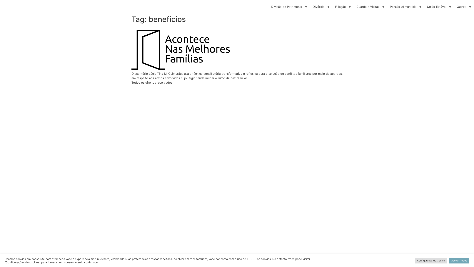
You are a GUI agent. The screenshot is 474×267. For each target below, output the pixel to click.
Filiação (340, 7)
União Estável (436, 7)
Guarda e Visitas (367, 7)
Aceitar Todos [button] (459, 260)
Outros (461, 7)
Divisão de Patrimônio (286, 7)
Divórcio (319, 7)
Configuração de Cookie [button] (431, 260)
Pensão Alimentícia (403, 7)
